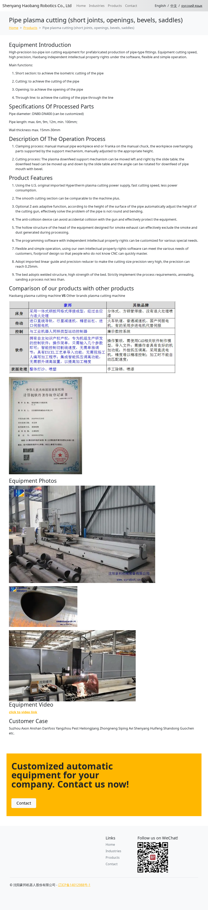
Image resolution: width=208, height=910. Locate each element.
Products (115, 5)
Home (81, 5)
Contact (131, 5)
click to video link (23, 712)
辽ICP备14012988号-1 (74, 885)
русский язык (191, 5)
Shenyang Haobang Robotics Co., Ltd (37, 5)
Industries (97, 5)
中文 (173, 5)
